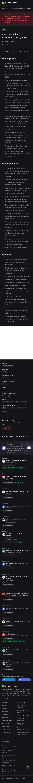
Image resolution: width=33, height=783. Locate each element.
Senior (5, 378)
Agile (12, 402)
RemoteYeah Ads (11, 452)
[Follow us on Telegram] (10, 698)
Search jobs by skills (23, 715)
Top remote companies (5, 742)
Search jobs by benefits (21, 724)
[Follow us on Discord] (8, 698)
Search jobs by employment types (22, 729)
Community (5, 714)
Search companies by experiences (8, 761)
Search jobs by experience (21, 719)
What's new (5, 726)
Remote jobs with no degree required (23, 733)
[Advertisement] (16, 342)
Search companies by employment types (8, 771)
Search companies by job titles (8, 751)
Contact (4, 709)
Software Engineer (8, 365)
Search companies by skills (8, 756)
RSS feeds (7, 729)
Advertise (5, 711)
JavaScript (6, 402)
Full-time (5, 372)
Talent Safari (8, 41)
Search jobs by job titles (23, 711)
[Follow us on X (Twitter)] (3, 698)
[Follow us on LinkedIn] (5, 698)
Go (26, 402)
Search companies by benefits (8, 766)
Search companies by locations (8, 747)
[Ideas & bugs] (28, 767)
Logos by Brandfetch (24, 779)
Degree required (6, 396)
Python (18, 402)
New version (6, 732)
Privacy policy (6, 723)
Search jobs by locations (21, 706)
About (4, 706)
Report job (7, 428)
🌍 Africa (5, 408)
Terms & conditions (8, 720)
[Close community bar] (30, 676)
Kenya (13, 408)
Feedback (5, 717)
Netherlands (22, 408)
